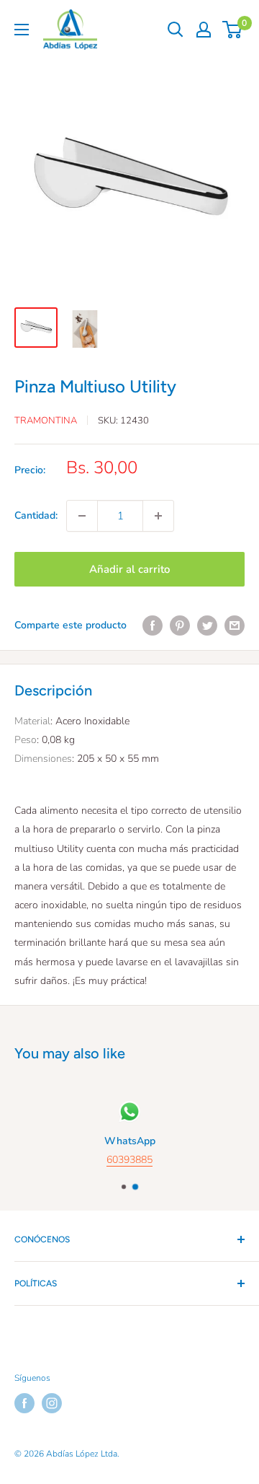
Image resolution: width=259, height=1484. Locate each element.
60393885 (129, 1160)
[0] (233, 29)
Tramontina (45, 420)
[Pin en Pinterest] (180, 625)
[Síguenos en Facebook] (24, 1403)
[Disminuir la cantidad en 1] (82, 516)
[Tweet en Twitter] (207, 625)
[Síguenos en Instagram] (52, 1403)
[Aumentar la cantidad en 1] (158, 516)
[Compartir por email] (234, 625)
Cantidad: (36, 515)
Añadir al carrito (129, 569)
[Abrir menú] (21, 29)
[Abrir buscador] (175, 30)
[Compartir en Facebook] (152, 625)
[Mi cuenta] (203, 30)
